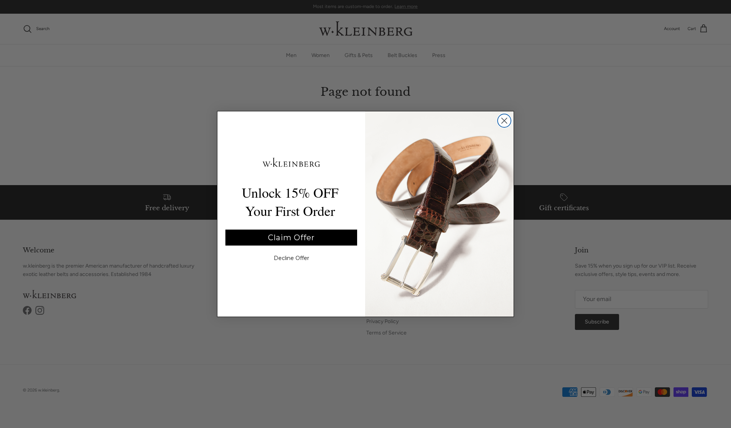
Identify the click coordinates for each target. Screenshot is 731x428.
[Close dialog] (504, 120)
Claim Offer (291, 237)
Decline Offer (291, 258)
